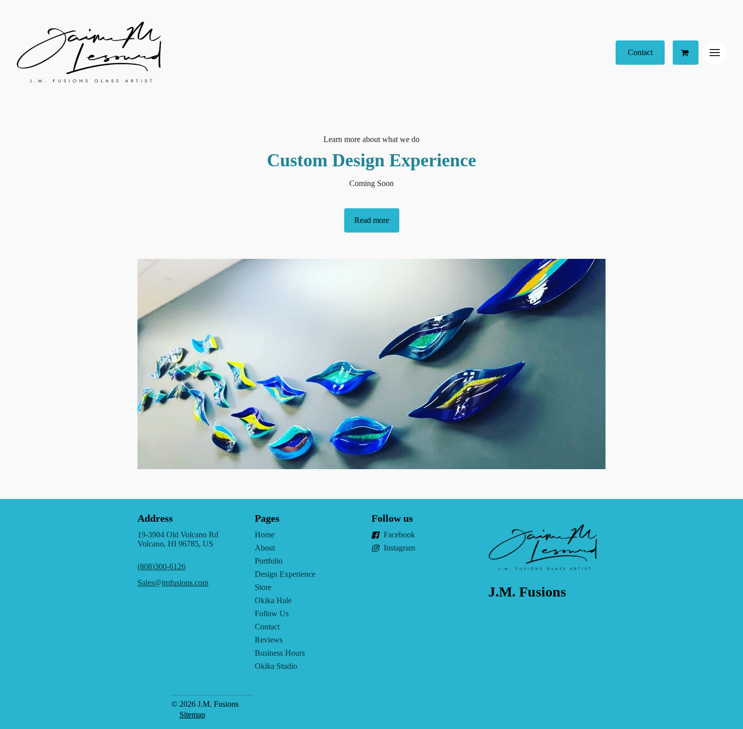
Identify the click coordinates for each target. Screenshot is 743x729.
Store (263, 587)
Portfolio (269, 561)
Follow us (392, 518)
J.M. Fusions (527, 592)
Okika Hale (273, 600)
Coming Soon (371, 183)
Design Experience (285, 574)
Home (264, 534)
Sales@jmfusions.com (172, 582)
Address (155, 518)
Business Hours (280, 653)
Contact (267, 626)
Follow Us (272, 613)
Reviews (269, 639)
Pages (267, 518)
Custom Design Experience (371, 160)
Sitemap (192, 714)
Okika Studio (276, 666)
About (265, 547)
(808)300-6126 (161, 566)
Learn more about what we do (371, 139)
